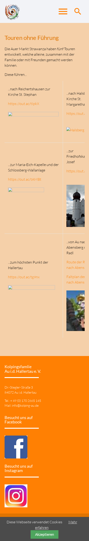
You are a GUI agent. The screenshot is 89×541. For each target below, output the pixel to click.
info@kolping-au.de (25, 405)
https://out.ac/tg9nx (23, 277)
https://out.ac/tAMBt (33, 182)
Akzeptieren (44, 534)
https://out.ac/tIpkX (23, 103)
